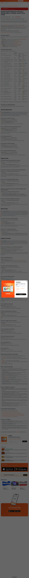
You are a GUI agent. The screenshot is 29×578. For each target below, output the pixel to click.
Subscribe (21, 294)
